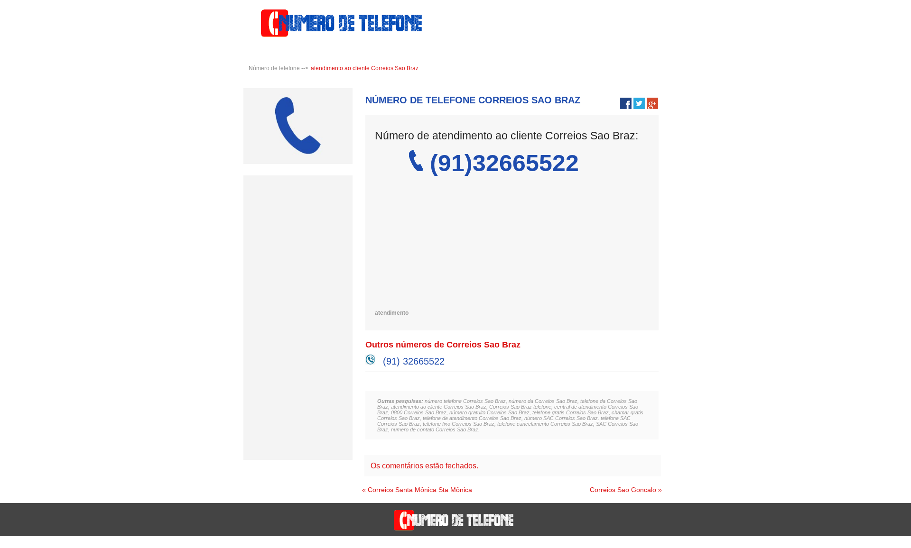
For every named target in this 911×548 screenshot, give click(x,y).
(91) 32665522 (414, 361)
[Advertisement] (507, 243)
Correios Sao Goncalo (623, 489)
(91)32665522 (504, 163)
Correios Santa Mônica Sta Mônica (420, 489)
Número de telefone (274, 68)
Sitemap (892, 543)
